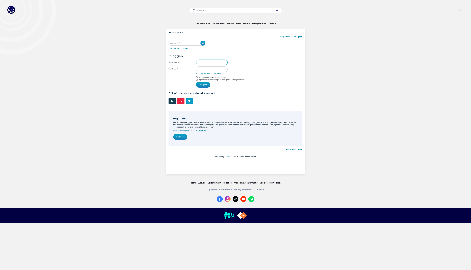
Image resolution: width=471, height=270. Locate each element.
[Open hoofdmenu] (460, 10)
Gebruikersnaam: (175, 62)
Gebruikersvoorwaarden (184, 131)
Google (180, 101)
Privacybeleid (202, 131)
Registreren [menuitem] (286, 37)
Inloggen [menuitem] (298, 37)
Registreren (180, 137)
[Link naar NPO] (242, 215)
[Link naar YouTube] (243, 199)
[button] (277, 10)
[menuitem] (290, 149)
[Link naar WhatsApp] (251, 199)
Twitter (189, 101)
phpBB (227, 157)
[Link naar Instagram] (228, 199)
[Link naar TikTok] (235, 199)
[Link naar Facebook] (220, 199)
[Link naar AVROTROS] (229, 215)
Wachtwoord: (173, 69)
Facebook (172, 101)
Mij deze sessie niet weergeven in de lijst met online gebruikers (221, 80)
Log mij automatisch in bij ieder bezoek (212, 77)
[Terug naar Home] (11, 10)
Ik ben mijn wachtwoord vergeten (208, 73)
